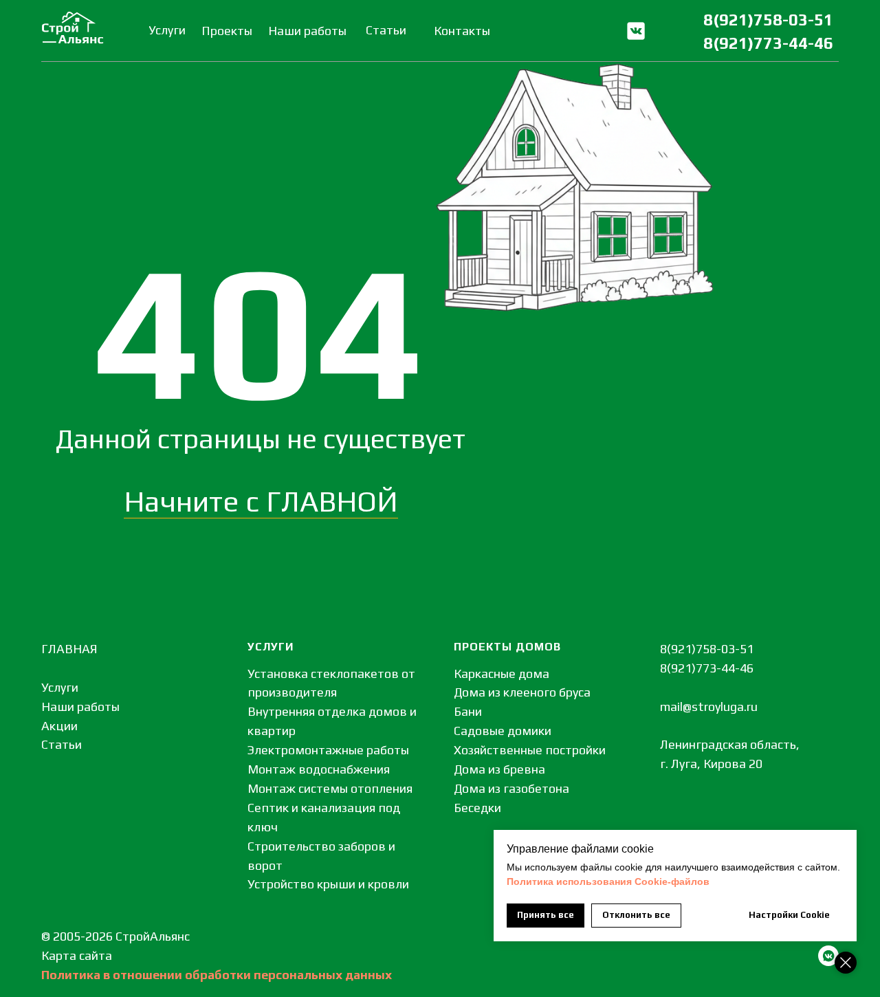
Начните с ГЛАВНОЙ (261, 501)
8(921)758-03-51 (768, 19)
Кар (52, 955)
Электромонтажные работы (328, 750)
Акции (59, 726)
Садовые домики (502, 730)
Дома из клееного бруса (522, 692)
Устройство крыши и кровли (328, 884)
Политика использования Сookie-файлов (608, 881)
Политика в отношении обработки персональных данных (216, 974)
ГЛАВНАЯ (69, 649)
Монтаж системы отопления (330, 788)
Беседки (477, 807)
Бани (468, 711)
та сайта (87, 955)
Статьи (61, 744)
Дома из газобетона (511, 788)
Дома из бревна (499, 769)
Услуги (59, 687)
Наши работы (80, 706)
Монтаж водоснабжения (319, 769)
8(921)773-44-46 (768, 43)
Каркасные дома (501, 673)
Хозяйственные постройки (530, 750)
